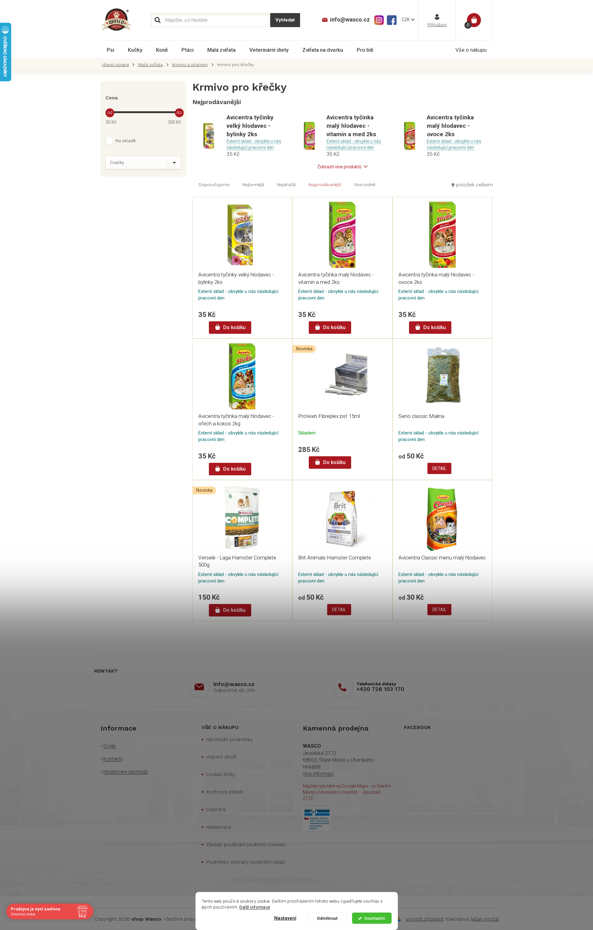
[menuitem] (110, 50)
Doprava (215, 809)
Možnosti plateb (224, 792)
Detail (439, 468)
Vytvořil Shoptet (424, 919)
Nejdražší (286, 184)
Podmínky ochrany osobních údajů (245, 862)
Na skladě (125, 140)
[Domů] (117, 65)
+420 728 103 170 (380, 689)
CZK (406, 19)
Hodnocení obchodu (125, 772)
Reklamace (218, 827)
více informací (318, 774)
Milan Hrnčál (485, 919)
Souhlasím (374, 918)
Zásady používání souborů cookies (245, 844)
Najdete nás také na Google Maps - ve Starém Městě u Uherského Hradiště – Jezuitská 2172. (347, 792)
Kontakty (113, 759)
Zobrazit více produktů (339, 166)
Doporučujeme (214, 184)
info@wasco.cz (234, 684)
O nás (109, 746)
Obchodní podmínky (229, 739)
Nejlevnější (253, 184)
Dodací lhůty (220, 774)
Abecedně (364, 184)
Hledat (285, 20)
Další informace (254, 906)
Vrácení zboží (221, 757)
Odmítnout (327, 918)
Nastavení (285, 918)
